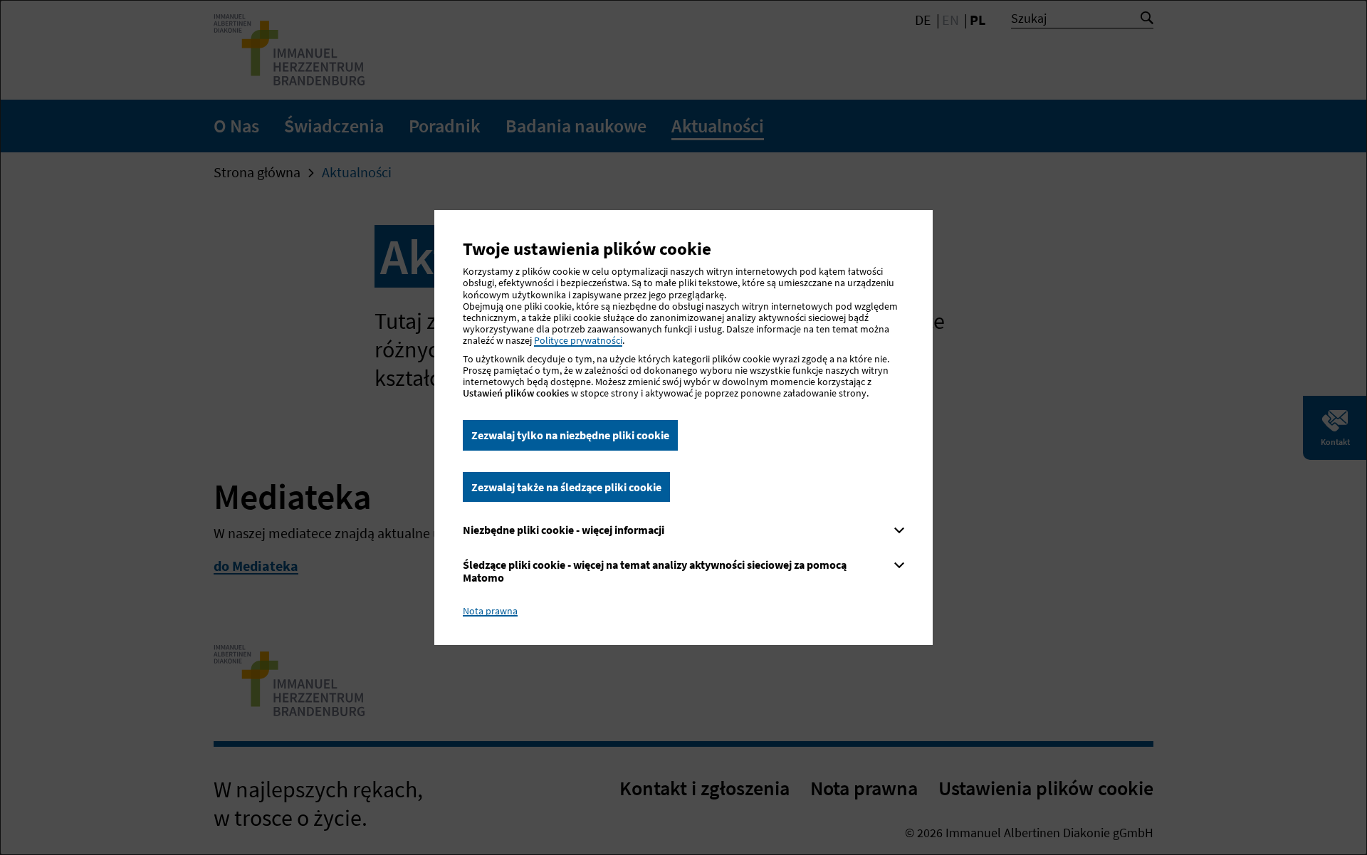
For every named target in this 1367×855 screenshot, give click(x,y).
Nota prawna (490, 611)
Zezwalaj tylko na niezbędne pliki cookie (570, 435)
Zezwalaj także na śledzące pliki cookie (566, 487)
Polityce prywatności (578, 340)
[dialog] (683, 427)
